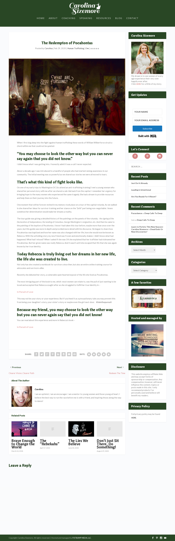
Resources (103, 18)
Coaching (68, 18)
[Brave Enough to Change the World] (24, 429)
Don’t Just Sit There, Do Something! (108, 443)
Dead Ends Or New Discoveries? (147, 230)
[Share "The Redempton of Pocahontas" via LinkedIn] (58, 354)
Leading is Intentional (141, 190)
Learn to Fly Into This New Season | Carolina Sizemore (147, 228)
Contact (132, 18)
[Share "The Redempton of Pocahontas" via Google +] (47, 354)
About (53, 18)
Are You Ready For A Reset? (143, 196)
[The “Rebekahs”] (53, 429)
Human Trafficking (75, 48)
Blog (118, 18)
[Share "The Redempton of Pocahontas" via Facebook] (36, 354)
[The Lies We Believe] (81, 429)
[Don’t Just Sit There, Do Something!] (109, 429)
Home (41, 18)
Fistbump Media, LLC (81, 538)
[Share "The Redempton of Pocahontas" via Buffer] (63, 354)
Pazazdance (136, 213)
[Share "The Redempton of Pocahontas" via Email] (69, 354)
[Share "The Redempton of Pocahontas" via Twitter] (41, 354)
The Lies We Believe (78, 442)
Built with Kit (147, 136)
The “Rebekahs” (49, 442)
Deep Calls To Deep (153, 213)
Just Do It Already (139, 183)
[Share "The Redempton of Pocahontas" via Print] (74, 354)
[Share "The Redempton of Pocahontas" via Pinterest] (52, 354)
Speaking (85, 18)
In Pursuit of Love (25, 292)
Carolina (48, 48)
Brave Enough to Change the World (23, 443)
